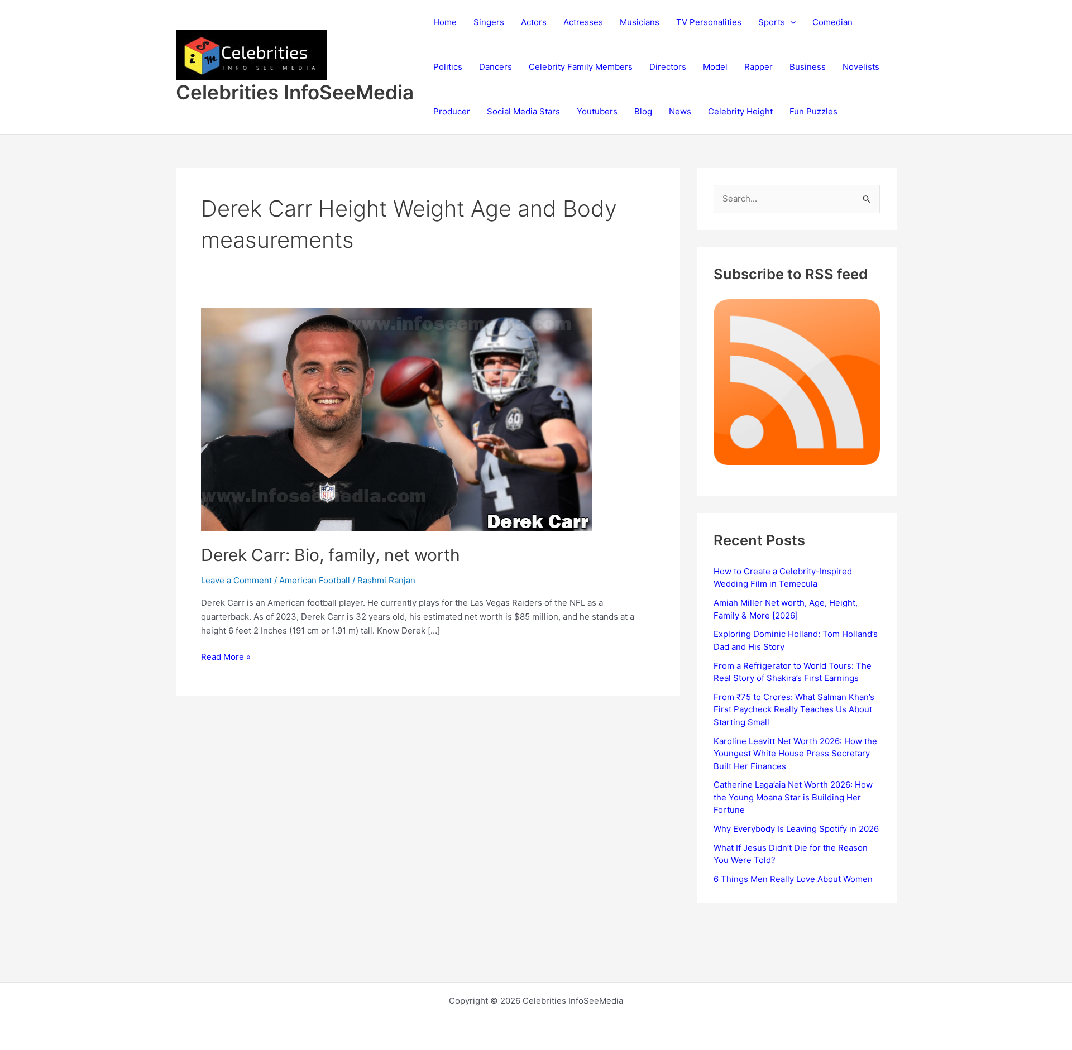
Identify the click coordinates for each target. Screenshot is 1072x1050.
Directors (667, 66)
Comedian (832, 22)
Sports (771, 22)
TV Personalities (708, 22)
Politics (447, 66)
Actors (534, 22)
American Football (314, 580)
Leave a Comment (236, 580)
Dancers (495, 66)
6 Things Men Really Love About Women (793, 879)
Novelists (861, 66)
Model (715, 66)
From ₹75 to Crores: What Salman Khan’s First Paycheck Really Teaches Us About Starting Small (794, 709)
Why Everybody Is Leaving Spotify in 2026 (796, 828)
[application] (790, 22)
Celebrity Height (740, 111)
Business (807, 66)
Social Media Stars (523, 111)
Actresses (583, 22)
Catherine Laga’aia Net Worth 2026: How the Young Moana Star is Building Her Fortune (793, 797)
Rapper (758, 66)
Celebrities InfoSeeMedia (295, 92)
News (680, 111)
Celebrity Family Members (581, 66)
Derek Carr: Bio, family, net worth (330, 555)
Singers (488, 22)
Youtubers (597, 111)
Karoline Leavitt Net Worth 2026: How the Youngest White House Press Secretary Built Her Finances (795, 753)
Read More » (226, 657)
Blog (643, 111)
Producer (451, 111)
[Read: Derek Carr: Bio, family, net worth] (396, 419)
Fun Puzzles (813, 111)
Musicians (639, 22)
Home (445, 22)
